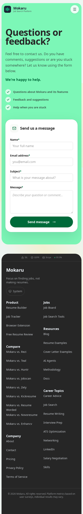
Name (14, 139)
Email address (20, 155)
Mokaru (15, 270)
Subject (15, 171)
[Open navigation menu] (74, 9)
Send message (38, 222)
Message (16, 187)
